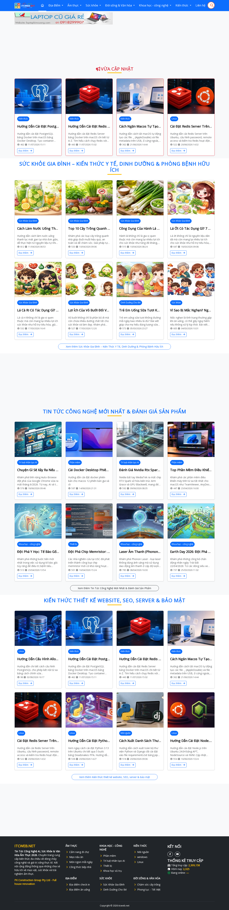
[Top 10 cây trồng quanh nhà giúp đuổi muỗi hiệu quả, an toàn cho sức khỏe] (89, 198)
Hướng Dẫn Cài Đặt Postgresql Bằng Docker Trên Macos (38, 126)
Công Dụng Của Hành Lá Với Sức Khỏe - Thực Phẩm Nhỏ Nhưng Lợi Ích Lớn (140, 228)
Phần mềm (75, 462)
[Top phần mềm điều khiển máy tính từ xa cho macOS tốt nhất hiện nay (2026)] (191, 439)
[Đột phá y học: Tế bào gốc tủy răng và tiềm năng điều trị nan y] (38, 521)
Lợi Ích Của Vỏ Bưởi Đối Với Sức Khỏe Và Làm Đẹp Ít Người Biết (89, 310)
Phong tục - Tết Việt (148, 889)
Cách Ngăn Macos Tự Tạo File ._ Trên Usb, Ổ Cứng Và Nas (140, 126)
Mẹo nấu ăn (76, 857)
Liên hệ (200, 5)
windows (142, 857)
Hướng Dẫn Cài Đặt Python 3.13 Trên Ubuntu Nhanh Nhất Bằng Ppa (89, 740)
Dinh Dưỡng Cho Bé (131, 302)
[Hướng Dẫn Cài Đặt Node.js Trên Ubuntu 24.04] (191, 710)
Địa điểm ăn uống (79, 889)
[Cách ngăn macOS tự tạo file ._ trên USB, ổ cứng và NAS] (140, 96)
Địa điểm (54, 5)
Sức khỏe (92, 5)
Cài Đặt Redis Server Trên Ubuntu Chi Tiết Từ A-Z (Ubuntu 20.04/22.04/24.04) (191, 126)
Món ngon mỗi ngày (80, 862)
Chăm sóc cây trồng (148, 884)
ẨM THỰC (71, 845)
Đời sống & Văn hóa (119, 5)
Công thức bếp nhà (80, 867)
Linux (174, 118)
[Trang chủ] (42, 5)
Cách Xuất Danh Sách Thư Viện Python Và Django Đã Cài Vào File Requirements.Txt (140, 740)
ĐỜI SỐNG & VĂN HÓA (146, 878)
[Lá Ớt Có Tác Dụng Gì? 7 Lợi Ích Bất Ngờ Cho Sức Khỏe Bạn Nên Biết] (191, 198)
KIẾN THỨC (140, 845)
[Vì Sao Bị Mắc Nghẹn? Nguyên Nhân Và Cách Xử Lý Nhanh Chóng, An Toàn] (191, 279)
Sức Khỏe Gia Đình (28, 220)
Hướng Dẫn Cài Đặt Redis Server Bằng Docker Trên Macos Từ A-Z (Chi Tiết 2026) (89, 126)
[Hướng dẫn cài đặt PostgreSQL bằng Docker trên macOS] (38, 96)
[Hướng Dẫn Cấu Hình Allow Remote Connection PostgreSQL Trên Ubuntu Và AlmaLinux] (38, 628)
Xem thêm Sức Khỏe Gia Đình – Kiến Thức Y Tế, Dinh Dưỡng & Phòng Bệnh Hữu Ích (114, 346)
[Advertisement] (165, 37)
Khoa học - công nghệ (154, 5)
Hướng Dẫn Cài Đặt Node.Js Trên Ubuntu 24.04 (191, 740)
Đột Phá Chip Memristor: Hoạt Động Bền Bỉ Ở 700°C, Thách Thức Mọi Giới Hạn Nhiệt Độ (89, 551)
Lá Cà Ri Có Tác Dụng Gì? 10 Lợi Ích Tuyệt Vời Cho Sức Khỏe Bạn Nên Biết (38, 310)
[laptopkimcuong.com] (63, 18)
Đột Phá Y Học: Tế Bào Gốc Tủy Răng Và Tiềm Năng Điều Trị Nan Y (38, 551)
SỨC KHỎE (105, 878)
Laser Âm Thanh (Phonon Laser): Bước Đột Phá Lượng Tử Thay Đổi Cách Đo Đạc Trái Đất (140, 551)
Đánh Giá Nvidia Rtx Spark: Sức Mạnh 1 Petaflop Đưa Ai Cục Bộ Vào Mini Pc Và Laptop (140, 470)
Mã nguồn (126, 733)
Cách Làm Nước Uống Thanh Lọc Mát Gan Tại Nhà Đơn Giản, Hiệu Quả (38, 228)
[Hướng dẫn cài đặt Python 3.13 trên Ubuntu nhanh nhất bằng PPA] (89, 710)
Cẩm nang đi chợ (79, 852)
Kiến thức (182, 5)
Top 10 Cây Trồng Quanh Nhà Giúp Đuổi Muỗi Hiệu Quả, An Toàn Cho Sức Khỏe (89, 228)
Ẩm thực (73, 5)
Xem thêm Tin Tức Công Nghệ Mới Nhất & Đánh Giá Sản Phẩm (114, 588)
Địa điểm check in (79, 884)
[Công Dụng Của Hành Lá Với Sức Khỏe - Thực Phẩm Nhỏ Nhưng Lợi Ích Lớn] (140, 198)
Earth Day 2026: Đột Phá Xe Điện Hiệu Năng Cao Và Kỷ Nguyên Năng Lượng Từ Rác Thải (191, 551)
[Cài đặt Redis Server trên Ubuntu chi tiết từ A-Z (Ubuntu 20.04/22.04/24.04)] (191, 96)
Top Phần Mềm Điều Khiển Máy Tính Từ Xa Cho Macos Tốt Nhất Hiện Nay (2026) (191, 470)
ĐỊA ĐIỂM (71, 878)
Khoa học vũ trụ (112, 870)
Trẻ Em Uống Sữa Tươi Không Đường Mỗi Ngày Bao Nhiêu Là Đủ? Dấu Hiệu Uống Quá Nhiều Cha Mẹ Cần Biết (140, 310)
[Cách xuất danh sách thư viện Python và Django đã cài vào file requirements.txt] (140, 710)
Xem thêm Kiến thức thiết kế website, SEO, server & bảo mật (114, 777)
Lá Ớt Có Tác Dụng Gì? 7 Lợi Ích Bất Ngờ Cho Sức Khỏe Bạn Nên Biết (191, 228)
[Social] (170, 854)
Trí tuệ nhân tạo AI (28, 462)
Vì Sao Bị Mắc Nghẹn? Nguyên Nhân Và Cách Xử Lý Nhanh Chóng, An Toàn (191, 310)
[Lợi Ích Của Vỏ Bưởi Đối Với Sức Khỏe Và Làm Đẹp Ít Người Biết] (89, 279)
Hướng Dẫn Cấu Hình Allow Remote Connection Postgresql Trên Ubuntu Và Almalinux (38, 659)
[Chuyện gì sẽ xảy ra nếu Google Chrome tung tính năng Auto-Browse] (38, 439)
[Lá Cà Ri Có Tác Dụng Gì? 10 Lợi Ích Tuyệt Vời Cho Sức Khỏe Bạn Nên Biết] (38, 279)
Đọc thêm (24, 150)
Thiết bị (73, 544)
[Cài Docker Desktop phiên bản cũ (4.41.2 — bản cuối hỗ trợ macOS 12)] (89, 439)
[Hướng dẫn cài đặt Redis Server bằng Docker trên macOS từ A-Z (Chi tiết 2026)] (89, 96)
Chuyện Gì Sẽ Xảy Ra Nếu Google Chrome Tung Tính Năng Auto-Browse (38, 470)
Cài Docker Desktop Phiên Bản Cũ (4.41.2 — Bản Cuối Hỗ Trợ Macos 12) (89, 470)
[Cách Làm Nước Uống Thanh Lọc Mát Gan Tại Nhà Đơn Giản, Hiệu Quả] (38, 198)
